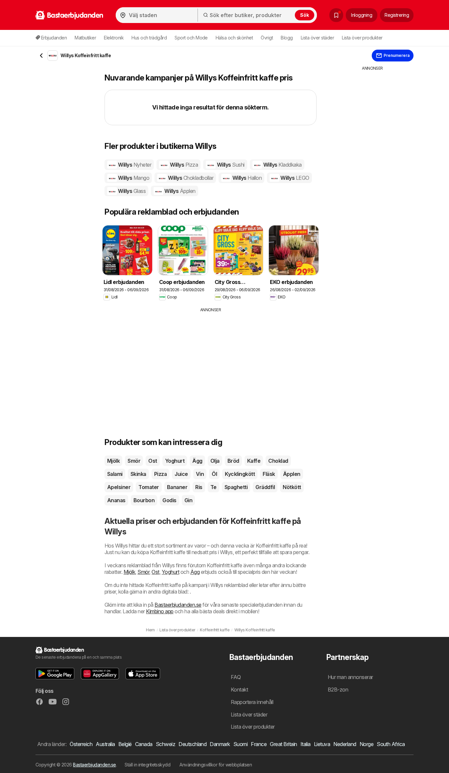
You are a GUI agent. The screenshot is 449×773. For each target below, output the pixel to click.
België (125, 744)
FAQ (236, 677)
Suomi (240, 744)
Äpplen (291, 474)
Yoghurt (174, 460)
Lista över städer (317, 37)
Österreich (81, 744)
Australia (105, 744)
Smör (134, 460)
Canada (144, 744)
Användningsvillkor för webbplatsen (215, 764)
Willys (134, 164)
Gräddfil (265, 487)
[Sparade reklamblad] (336, 15)
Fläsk (269, 474)
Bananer (177, 487)
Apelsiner (118, 487)
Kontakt (239, 689)
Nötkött (292, 487)
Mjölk (113, 460)
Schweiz (165, 744)
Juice (181, 474)
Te (213, 487)
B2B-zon (338, 689)
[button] (54, 673)
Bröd (233, 460)
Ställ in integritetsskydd (147, 764)
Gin (188, 500)
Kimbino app (159, 611)
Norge (366, 744)
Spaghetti (236, 487)
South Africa (391, 744)
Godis (169, 500)
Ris (198, 487)
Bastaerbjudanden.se (177, 604)
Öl (214, 474)
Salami (115, 474)
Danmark (220, 744)
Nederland (344, 744)
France (259, 744)
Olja (215, 460)
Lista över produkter (362, 37)
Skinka (138, 474)
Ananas (116, 500)
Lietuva (322, 744)
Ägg (197, 460)
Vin (200, 474)
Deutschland (192, 744)
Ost (152, 460)
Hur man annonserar (350, 677)
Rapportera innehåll (252, 702)
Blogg (287, 37)
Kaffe (253, 460)
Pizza (160, 474)
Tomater (148, 487)
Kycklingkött (240, 474)
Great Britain (283, 744)
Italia (305, 744)
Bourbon (143, 500)
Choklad (278, 460)
